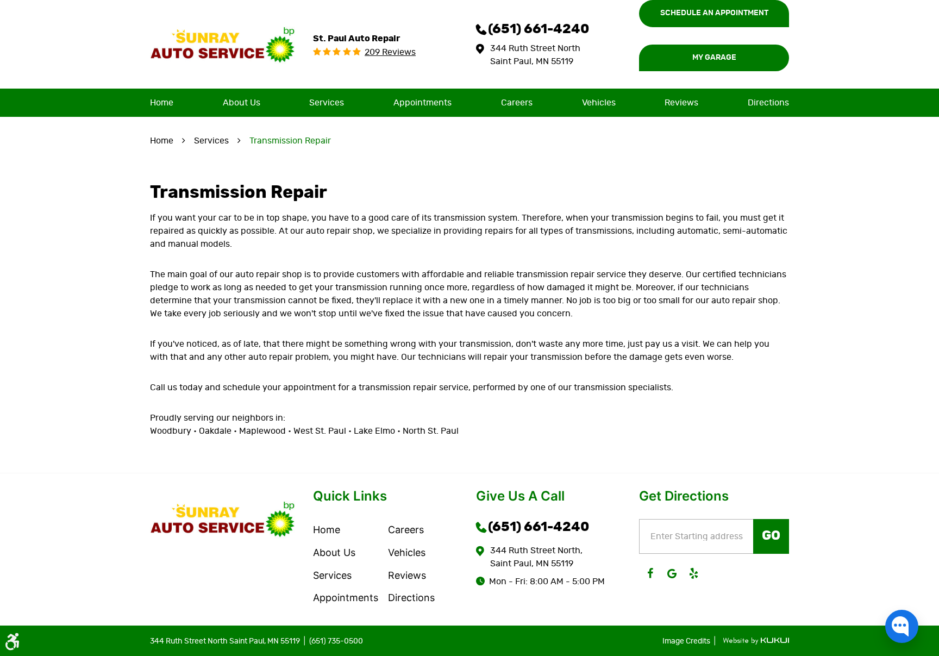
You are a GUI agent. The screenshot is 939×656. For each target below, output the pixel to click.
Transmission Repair (290, 140)
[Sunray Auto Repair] (222, 44)
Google (672, 573)
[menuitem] (161, 103)
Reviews (681, 102)
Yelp (693, 573)
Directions (768, 102)
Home (161, 102)
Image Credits (687, 641)
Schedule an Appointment (714, 13)
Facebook (650, 573)
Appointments (422, 102)
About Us (241, 102)
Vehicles (599, 102)
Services (326, 102)
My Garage (714, 57)
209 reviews (390, 52)
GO (771, 535)
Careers (517, 102)
